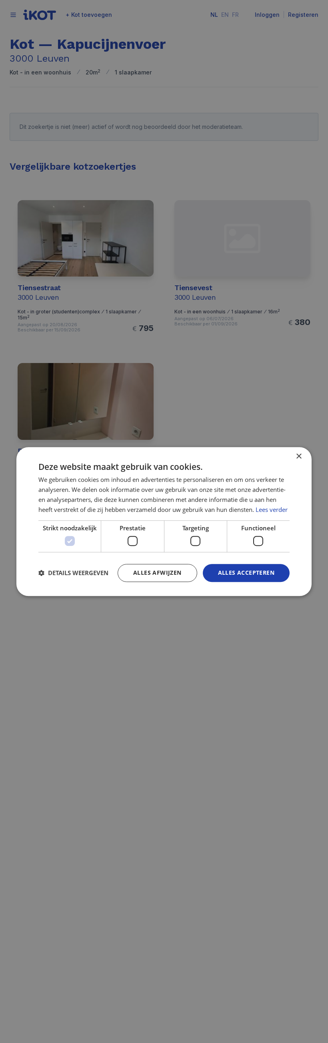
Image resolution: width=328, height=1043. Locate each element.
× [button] (299, 456)
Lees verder (272, 509)
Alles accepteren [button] (246, 572)
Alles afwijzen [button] (157, 572)
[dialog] (164, 521)
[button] (73, 572)
